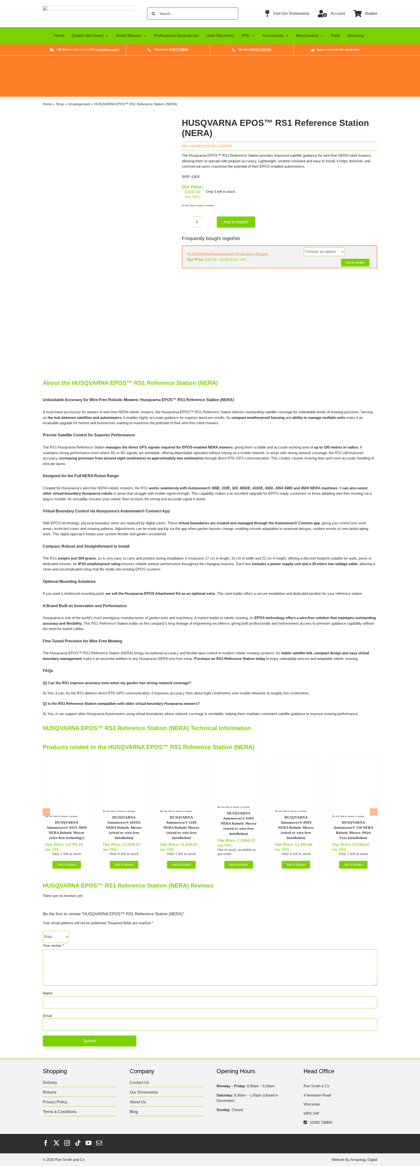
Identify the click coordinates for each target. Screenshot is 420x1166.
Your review (53, 945)
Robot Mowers (128, 36)
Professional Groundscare (176, 36)
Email (47, 1016)
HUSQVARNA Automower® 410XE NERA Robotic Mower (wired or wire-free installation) (124, 827)
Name (47, 993)
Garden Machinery (88, 36)
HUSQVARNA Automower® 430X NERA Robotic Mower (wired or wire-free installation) (239, 823)
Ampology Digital (363, 1159)
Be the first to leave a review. (198, 205)
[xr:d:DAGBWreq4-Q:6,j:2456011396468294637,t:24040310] (181, 761)
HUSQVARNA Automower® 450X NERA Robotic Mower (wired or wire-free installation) (296, 827)
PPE (246, 36)
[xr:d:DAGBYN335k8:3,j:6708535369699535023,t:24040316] (105, 241)
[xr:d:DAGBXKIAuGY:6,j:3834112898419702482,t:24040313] (124, 761)
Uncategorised (79, 104)
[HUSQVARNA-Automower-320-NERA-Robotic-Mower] (353, 761)
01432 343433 (261, 49)
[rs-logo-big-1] (88, 8)
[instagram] (67, 1143)
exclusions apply (107, 49)
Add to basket (236, 222)
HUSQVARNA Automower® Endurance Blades (227, 254)
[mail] (99, 1143)
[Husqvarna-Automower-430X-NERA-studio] (239, 761)
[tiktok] (78, 1143)
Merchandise (307, 36)
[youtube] (88, 1143)
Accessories (272, 36)
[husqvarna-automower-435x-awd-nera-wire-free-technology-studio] (66, 761)
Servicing (355, 36)
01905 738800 (178, 49)
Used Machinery (220, 36)
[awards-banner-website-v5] (210, 57)
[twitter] (56, 1143)
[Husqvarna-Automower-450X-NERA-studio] (296, 761)
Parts (335, 36)
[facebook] (46, 1143)
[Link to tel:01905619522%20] (305, 1122)
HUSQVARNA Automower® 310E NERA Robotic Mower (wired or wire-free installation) (181, 827)
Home (59, 36)
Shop (60, 104)
